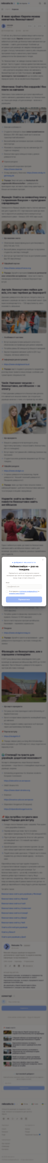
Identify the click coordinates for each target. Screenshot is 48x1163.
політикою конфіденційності (29, 591)
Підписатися (24, 599)
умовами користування (17, 593)
